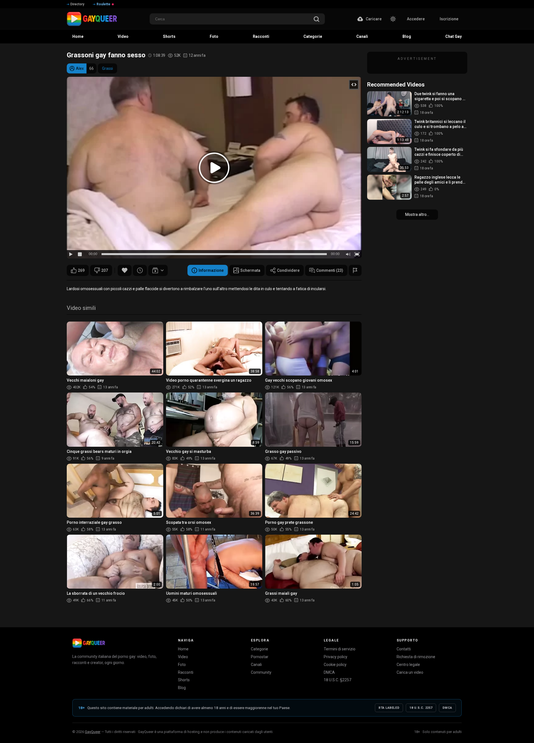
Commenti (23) (329, 270)
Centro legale (408, 664)
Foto (182, 664)
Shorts (184, 680)
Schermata (250, 270)
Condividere (288, 270)
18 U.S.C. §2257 (337, 680)
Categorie (259, 649)
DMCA (329, 672)
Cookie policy (335, 664)
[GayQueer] (88, 643)
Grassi (107, 68)
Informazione (211, 270)
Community (261, 672)
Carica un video (410, 672)
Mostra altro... (417, 214)
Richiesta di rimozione (416, 657)
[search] (316, 19)
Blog (182, 687)
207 (104, 270)
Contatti (404, 649)
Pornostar (259, 657)
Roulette (103, 4)
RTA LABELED (389, 708)
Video (183, 657)
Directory (77, 4)
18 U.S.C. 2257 (420, 708)
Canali (256, 664)
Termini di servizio (339, 649)
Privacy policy (335, 657)
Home (183, 649)
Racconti (185, 672)
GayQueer (92, 732)
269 (81, 270)
